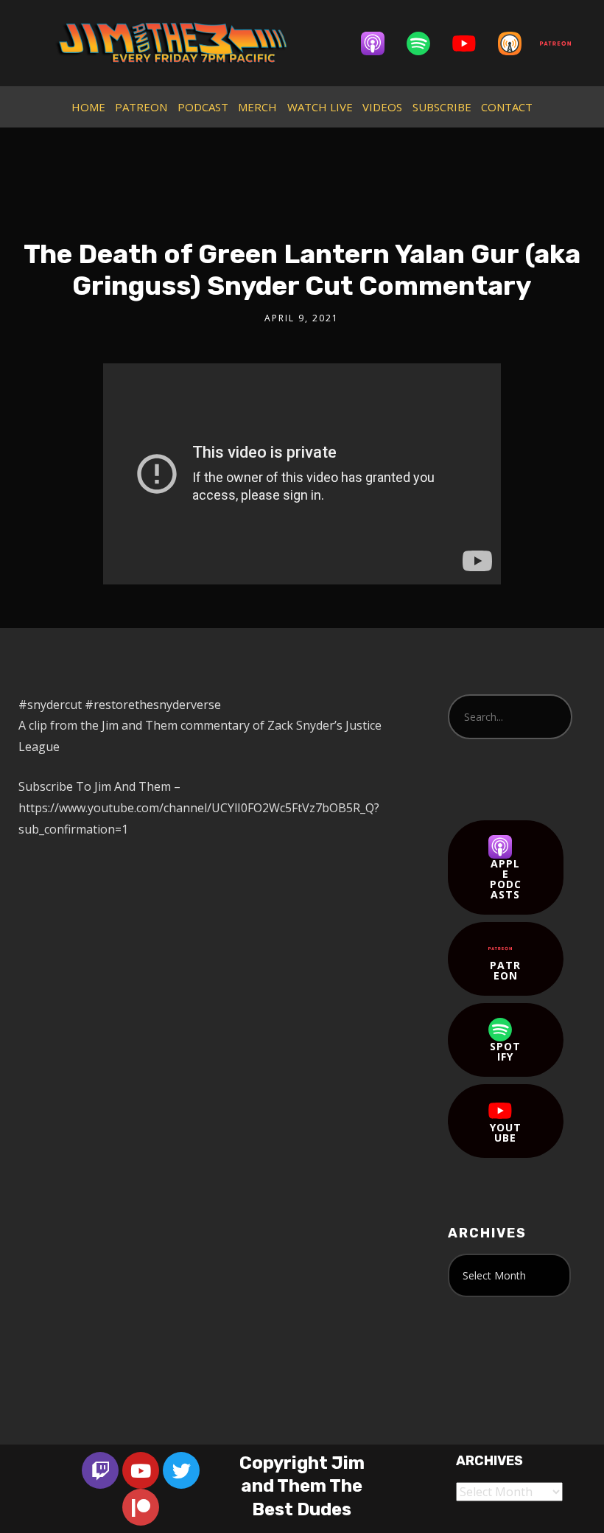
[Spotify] (426, 43)
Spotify (505, 1051)
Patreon (505, 970)
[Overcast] (517, 43)
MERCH (257, 106)
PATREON (141, 106)
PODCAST (203, 106)
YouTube (506, 1132)
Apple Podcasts (506, 878)
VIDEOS (382, 106)
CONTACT (507, 106)
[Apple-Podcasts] (380, 43)
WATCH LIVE (320, 106)
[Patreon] (563, 43)
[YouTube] (471, 43)
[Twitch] (100, 1470)
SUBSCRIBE (441, 106)
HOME (88, 106)
